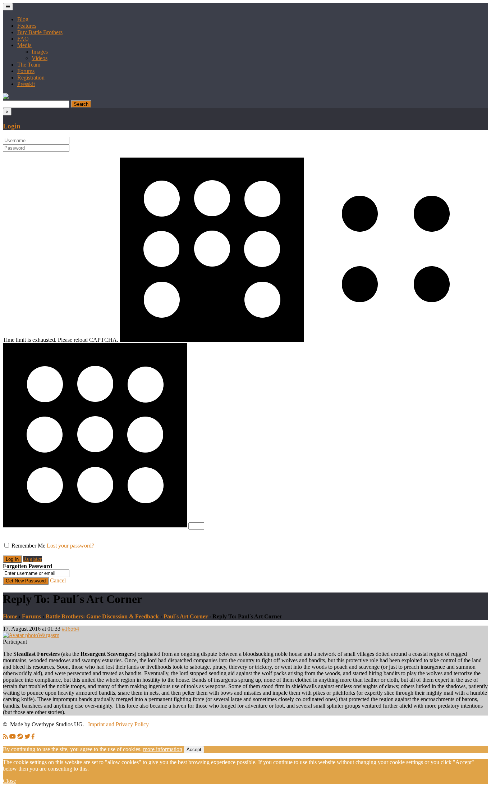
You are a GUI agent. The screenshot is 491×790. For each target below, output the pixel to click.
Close (9, 781)
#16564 (70, 629)
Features (26, 26)
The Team (28, 65)
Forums (26, 71)
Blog (22, 19)
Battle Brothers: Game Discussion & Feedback (102, 616)
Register (32, 559)
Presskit (26, 84)
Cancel (58, 580)
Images (40, 52)
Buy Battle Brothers (40, 32)
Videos (39, 58)
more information (162, 749)
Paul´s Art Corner (186, 616)
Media (24, 45)
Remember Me (28, 545)
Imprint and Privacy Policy (118, 724)
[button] (6, 97)
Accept (194, 749)
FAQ (23, 39)
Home (10, 616)
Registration (31, 77)
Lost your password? (70, 545)
